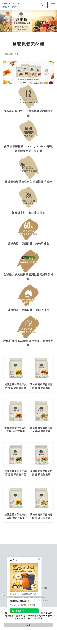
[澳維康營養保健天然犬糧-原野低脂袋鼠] (16, 367)
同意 (28, 625)
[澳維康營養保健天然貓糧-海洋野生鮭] (41, 498)
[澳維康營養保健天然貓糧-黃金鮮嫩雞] (41, 455)
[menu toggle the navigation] (53, 5)
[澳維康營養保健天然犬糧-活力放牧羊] (16, 411)
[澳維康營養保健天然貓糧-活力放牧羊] (16, 498)
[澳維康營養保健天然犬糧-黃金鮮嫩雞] (41, 367)
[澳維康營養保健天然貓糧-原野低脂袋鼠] (16, 455)
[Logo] (14, 5)
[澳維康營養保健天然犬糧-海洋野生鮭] (41, 411)
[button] (41, 5)
